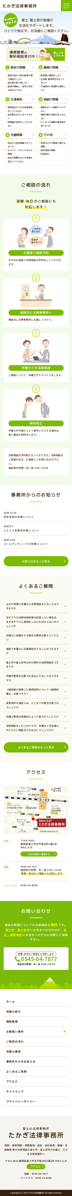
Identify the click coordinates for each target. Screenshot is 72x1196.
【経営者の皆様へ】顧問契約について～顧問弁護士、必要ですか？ (32, 692)
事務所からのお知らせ (21, 1061)
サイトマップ (15, 1091)
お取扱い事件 (15, 1031)
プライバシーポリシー (21, 1101)
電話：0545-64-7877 (36, 1173)
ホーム (10, 1001)
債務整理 (12, 1021)
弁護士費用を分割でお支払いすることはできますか (32, 678)
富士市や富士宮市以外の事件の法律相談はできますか (32, 664)
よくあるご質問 (16, 1071)
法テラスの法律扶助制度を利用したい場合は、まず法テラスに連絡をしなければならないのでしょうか (32, 622)
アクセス (12, 1081)
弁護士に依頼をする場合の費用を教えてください (32, 637)
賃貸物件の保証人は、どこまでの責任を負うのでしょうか (32, 705)
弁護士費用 (13, 1051)
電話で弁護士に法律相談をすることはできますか (32, 651)
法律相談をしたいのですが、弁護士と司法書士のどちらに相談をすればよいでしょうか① (32, 728)
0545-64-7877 (39, 959)
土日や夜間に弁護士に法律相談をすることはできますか (32, 606)
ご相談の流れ (15, 1041)
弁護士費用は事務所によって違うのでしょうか (32, 716)
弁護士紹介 (13, 1011)
